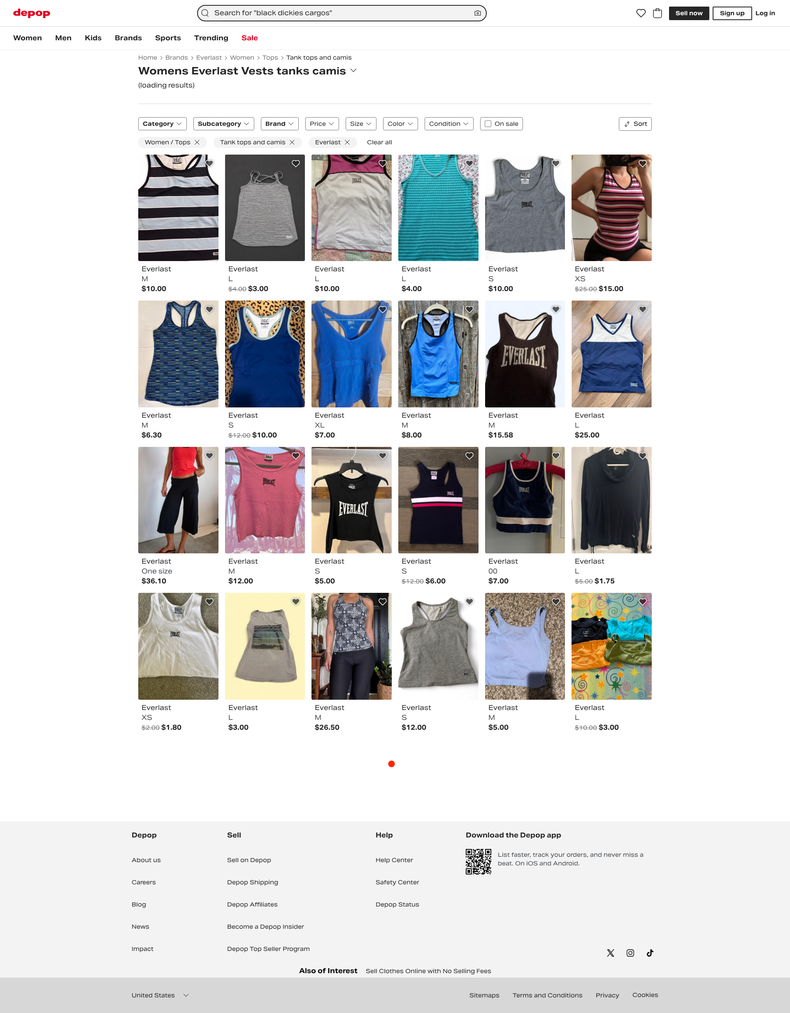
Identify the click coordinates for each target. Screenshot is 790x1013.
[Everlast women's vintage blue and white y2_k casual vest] (612, 354)
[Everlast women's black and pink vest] (178, 500)
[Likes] (641, 13)
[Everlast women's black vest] (351, 500)
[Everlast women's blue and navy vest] (178, 354)
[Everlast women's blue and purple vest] (525, 646)
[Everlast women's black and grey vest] (351, 646)
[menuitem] (28, 38)
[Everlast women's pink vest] (265, 500)
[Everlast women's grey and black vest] (525, 354)
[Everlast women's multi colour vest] (178, 208)
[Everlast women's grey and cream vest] (265, 646)
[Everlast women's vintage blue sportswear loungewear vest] (438, 354)
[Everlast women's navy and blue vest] (525, 500)
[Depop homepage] (31, 13)
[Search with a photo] (478, 13)
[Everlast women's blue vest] (438, 208)
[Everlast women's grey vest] (265, 208)
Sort (640, 123)
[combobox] (342, 13)
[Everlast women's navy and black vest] (438, 500)
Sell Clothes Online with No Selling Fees (428, 971)
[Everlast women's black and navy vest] (612, 500)
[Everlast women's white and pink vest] (351, 208)
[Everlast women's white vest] (178, 646)
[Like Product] (209, 163)
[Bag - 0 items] (657, 13)
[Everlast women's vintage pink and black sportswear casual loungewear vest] (612, 208)
